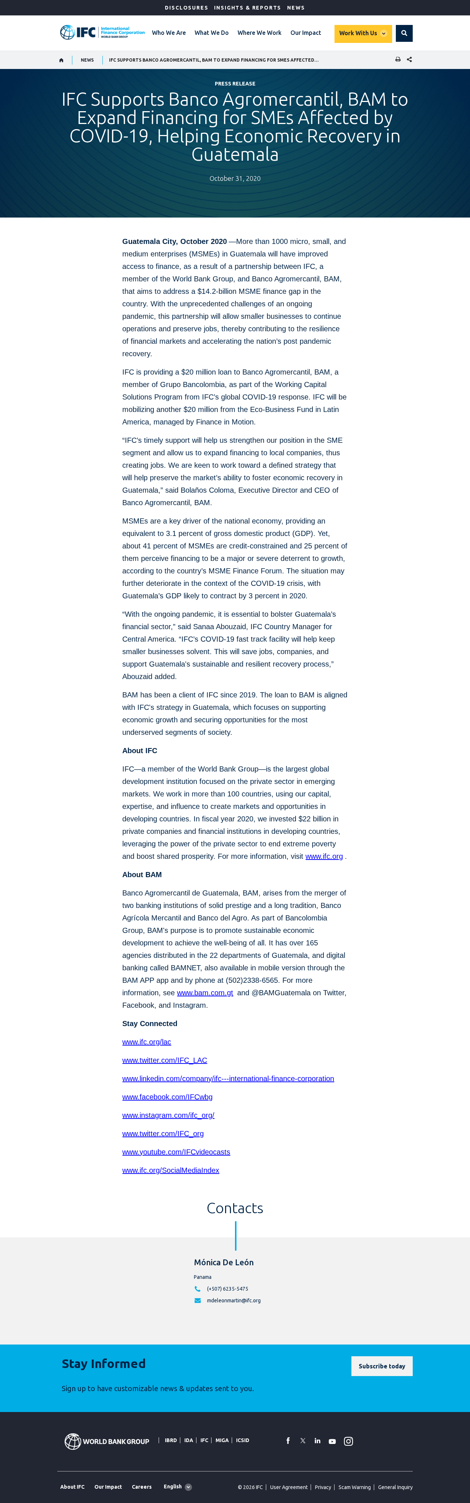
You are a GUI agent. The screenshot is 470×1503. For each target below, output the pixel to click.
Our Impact (305, 32)
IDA (188, 1440)
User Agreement (289, 1487)
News (296, 8)
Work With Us (358, 33)
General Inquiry (395, 1487)
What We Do (212, 32)
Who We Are (169, 32)
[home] (61, 60)
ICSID (242, 1440)
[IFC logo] (102, 32)
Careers (142, 1487)
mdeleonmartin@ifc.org (234, 1300)
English (173, 1486)
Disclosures (186, 8)
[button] (404, 33)
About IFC (72, 1487)
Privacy (323, 1487)
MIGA (222, 1440)
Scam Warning (355, 1487)
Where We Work (260, 32)
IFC (204, 1440)
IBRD (171, 1440)
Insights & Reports (247, 8)
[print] (396, 60)
